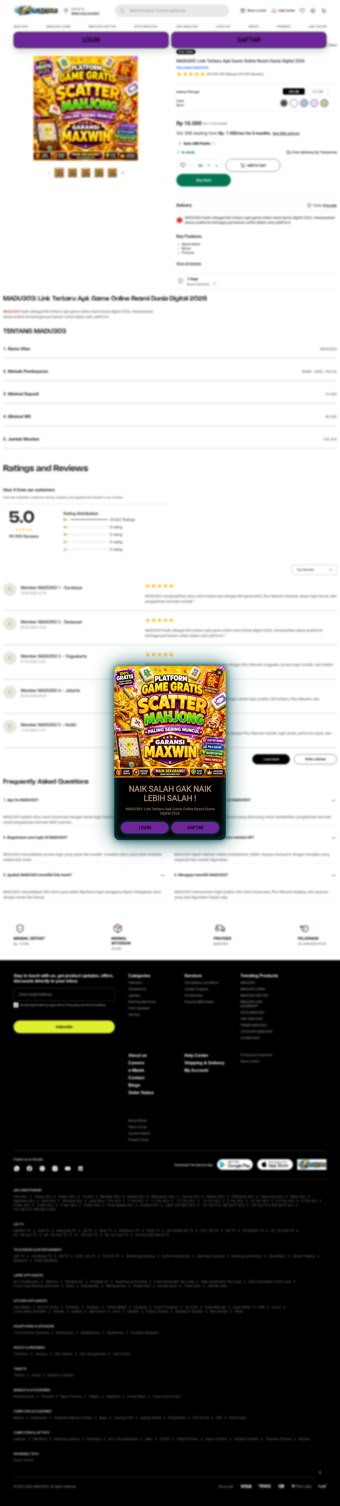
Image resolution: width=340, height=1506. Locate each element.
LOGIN (145, 827)
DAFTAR (195, 827)
